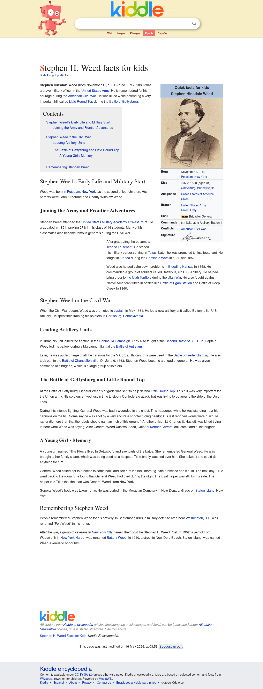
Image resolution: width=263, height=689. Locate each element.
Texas (152, 252)
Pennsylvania (206, 187)
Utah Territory (141, 277)
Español (162, 33)
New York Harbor (72, 537)
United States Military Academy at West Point (114, 222)
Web (109, 33)
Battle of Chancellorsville (80, 360)
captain (119, 310)
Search (194, 23)
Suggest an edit (170, 646)
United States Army (193, 205)
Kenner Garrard (161, 426)
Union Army (188, 210)
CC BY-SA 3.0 (84, 674)
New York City (102, 532)
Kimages (135, 33)
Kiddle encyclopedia (78, 624)
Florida (125, 257)
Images (121, 33)
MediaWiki (105, 678)
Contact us (104, 682)
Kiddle (44, 682)
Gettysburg (188, 187)
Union (185, 199)
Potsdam (187, 176)
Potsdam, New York (81, 191)
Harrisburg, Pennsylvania (124, 315)
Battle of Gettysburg (123, 101)
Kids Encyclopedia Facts (56, 75)
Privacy (87, 682)
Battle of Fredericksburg (191, 355)
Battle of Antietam (129, 346)
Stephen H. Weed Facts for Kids (63, 635)
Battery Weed (117, 537)
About (73, 682)
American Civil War (193, 229)
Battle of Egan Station (176, 282)
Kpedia (149, 33)
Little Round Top (81, 101)
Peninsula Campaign (114, 341)
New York (200, 176)
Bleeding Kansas (180, 266)
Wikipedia (46, 678)
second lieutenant (119, 246)
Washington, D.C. (198, 518)
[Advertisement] (131, 49)
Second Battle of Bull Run (184, 341)
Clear (185, 23)
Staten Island (205, 490)
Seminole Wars (157, 257)
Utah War (174, 277)
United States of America (197, 194)
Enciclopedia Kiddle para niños (136, 682)
